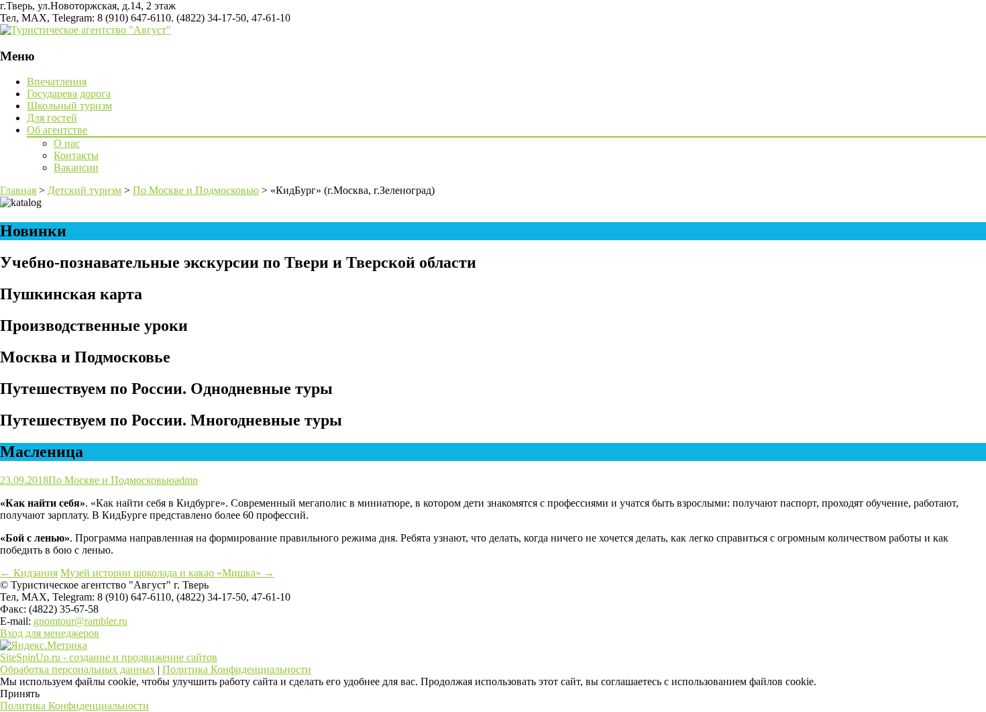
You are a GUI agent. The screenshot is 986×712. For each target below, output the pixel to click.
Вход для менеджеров (49, 633)
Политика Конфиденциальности (236, 669)
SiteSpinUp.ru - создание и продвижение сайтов (108, 657)
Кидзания (29, 572)
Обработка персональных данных (77, 669)
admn (186, 480)
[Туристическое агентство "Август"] (85, 30)
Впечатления (57, 81)
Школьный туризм (69, 105)
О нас (67, 143)
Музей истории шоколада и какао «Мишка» (167, 572)
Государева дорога (69, 93)
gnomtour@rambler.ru (80, 621)
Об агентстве (57, 130)
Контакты (76, 155)
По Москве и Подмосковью (111, 480)
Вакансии (76, 167)
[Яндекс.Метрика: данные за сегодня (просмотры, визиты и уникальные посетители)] (43, 646)
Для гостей (52, 117)
